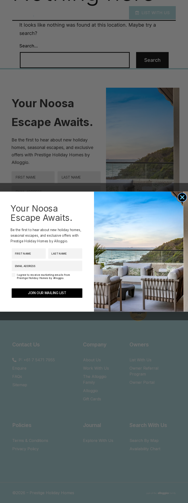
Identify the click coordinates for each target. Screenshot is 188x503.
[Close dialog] (182, 197)
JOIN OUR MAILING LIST (47, 293)
